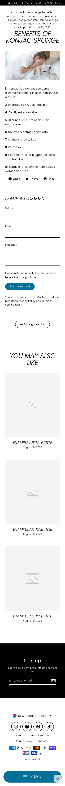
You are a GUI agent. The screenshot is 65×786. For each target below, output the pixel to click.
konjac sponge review (27, 23)
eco (23, 16)
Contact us (43, 741)
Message (11, 245)
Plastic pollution (24, 27)
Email (8, 226)
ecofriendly (34, 16)
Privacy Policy (27, 301)
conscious (12, 16)
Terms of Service (38, 735)
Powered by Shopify (32, 759)
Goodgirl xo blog (34, 324)
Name (9, 207)
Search (20, 735)
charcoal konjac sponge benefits (32, 12)
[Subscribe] (53, 681)
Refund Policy (23, 741)
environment (51, 16)
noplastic (49, 23)
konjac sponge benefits (22, 20)
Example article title (32, 442)
